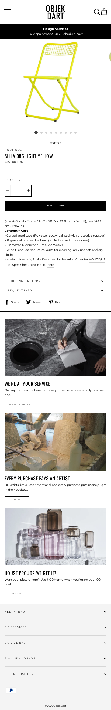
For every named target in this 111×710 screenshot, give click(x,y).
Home (54, 143)
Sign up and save (20, 658)
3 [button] (46, 133)
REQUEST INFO (20, 290)
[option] (55, 31)
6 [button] (61, 133)
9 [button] (75, 133)
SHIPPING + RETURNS (25, 280)
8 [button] (71, 133)
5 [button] (56, 133)
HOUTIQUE (97, 259)
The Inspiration (19, 673)
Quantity (13, 179)
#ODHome (16, 594)
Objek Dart (55, 12)
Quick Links (15, 642)
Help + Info (15, 611)
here (50, 265)
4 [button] (51, 133)
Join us (16, 499)
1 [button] (36, 132)
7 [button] (66, 133)
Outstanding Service (19, 404)
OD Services (16, 627)
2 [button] (41, 133)
